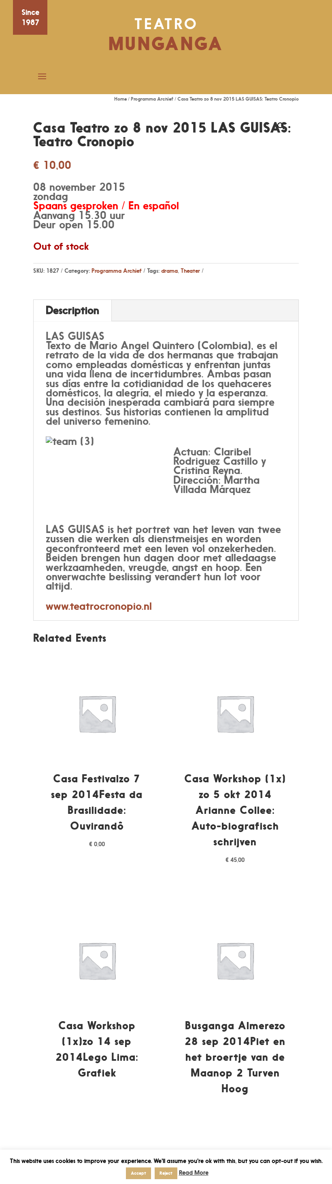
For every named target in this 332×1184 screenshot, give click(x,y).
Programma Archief (152, 99)
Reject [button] (166, 1173)
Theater (190, 270)
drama (169, 270)
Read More (194, 1172)
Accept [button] (138, 1173)
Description (72, 310)
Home (120, 99)
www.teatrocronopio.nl (99, 606)
